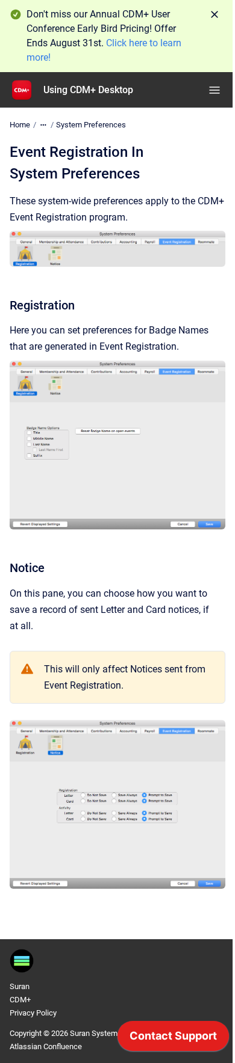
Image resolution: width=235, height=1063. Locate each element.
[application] (173, 1039)
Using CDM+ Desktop (88, 90)
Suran (20, 986)
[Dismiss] (214, 14)
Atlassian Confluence (46, 1046)
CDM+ (20, 999)
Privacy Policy (33, 1012)
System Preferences (91, 124)
